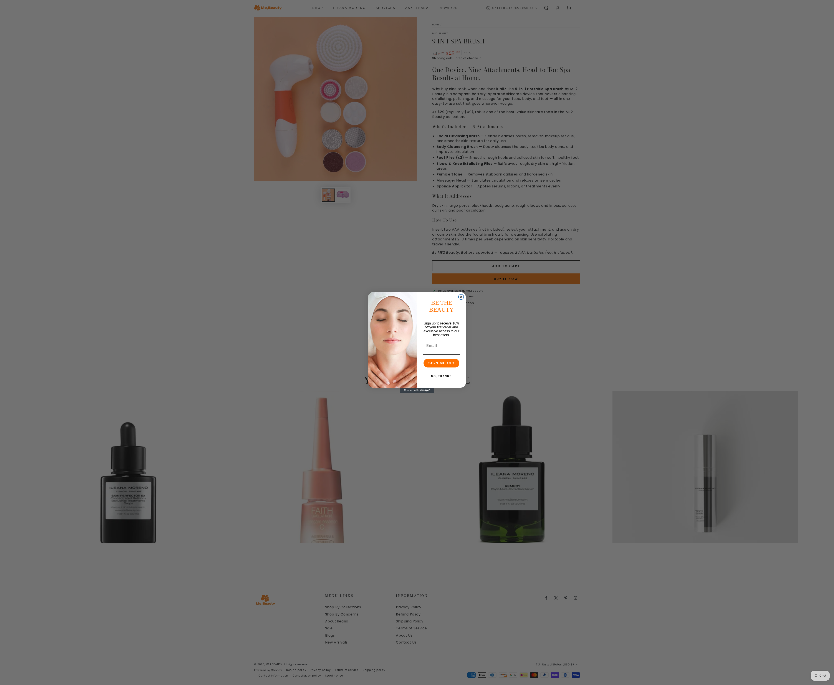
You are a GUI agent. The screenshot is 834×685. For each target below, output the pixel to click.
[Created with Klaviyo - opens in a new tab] (417, 390)
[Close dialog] (461, 296)
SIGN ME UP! (441, 363)
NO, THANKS (441, 376)
